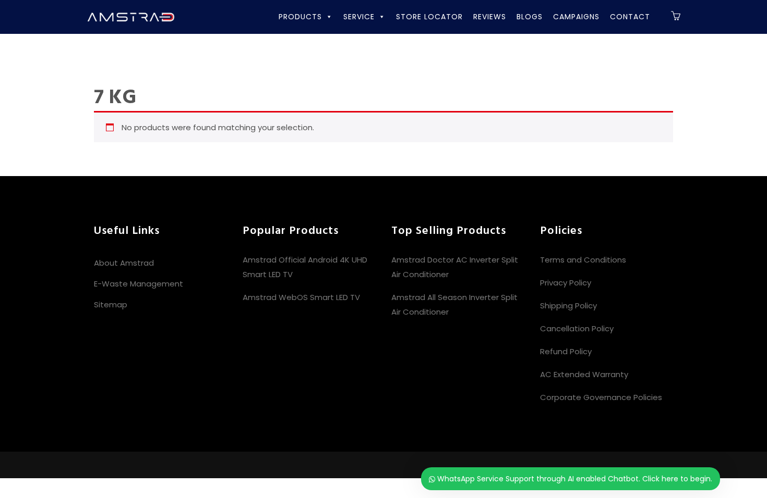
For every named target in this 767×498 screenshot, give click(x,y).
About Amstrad (124, 262)
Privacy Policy (565, 282)
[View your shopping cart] (676, 17)
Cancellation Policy (577, 328)
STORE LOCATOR (429, 16)
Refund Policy (566, 351)
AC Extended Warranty (584, 374)
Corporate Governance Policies (601, 397)
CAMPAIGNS (576, 16)
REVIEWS (489, 16)
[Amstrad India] (130, 16)
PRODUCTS (300, 16)
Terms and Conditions (583, 259)
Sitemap (110, 304)
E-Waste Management (138, 283)
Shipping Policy (568, 305)
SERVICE (359, 16)
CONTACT (630, 16)
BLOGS (530, 16)
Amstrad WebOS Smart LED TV (301, 297)
